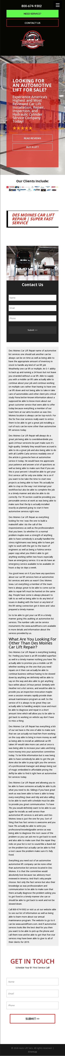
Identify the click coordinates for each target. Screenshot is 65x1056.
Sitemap (32, 1051)
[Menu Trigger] (58, 5)
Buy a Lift (32, 146)
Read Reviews (32, 138)
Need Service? (32, 13)
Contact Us (32, 22)
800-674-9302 (31, 6)
